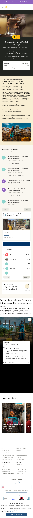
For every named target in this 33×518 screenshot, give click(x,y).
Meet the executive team (8, 473)
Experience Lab (20, 459)
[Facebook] (13, 480)
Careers (3, 476)
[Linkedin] (21, 480)
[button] (16, 514)
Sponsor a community (7, 457)
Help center (19, 467)
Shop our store (20, 473)
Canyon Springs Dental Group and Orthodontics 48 (18, 48)
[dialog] (16, 509)
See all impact (16, 244)
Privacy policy (16, 482)
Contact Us (19, 464)
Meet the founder (6, 471)
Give (3, 448)
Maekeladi (6, 235)
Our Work (4, 464)
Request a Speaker (21, 469)
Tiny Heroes (19, 453)
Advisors (18, 457)
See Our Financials (6, 469)
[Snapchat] (16, 480)
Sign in (29, 7)
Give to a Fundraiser (6, 453)
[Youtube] (19, 480)
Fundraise (18, 450)
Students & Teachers (21, 455)
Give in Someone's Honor (8, 455)
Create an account (21, 448)
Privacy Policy (11, 511)
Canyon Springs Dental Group (18, 157)
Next (27, 209)
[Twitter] (12, 480)
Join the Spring (5, 450)
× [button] (31, 502)
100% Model (5, 467)
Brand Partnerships (21, 471)
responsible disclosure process (16, 483)
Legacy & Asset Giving (7, 459)
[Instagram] (15, 480)
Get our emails (16, 495)
